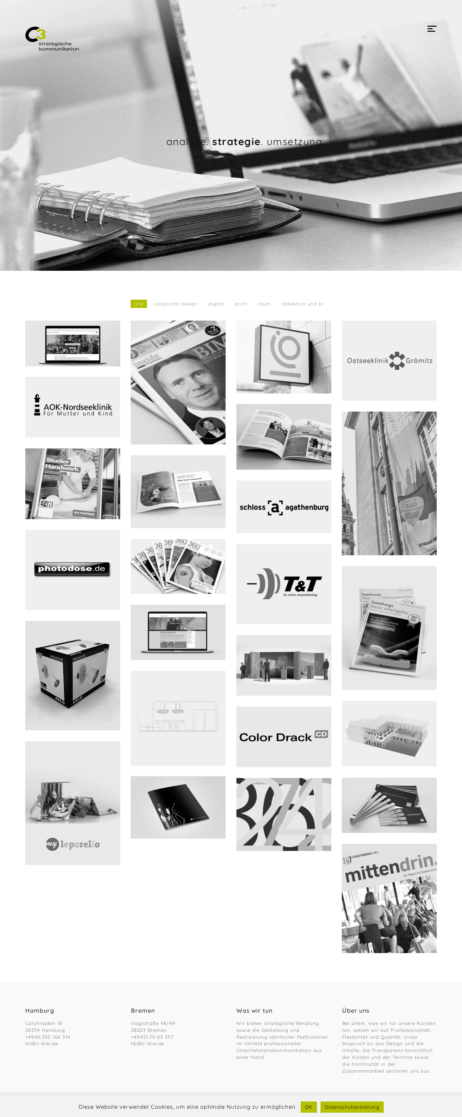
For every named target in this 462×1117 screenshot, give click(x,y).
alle (138, 304)
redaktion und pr (303, 304)
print (241, 304)
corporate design (175, 304)
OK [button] (309, 1107)
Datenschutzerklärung (352, 1107)
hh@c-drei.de (41, 1043)
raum (264, 304)
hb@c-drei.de (147, 1043)
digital (216, 304)
